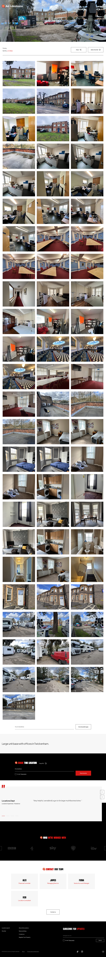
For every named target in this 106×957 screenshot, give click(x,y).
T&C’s (23, 951)
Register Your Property (63, 9)
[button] (3, 815)
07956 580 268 (81, 880)
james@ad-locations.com (53, 883)
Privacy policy (23, 774)
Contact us (77, 9)
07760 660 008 (53, 880)
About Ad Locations (34, 9)
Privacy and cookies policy (33, 951)
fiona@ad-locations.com (81, 883)
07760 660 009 (24, 880)
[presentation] (102, 797)
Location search (8, 9)
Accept (21, 774)
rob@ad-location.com (24, 900)
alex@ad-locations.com (24, 883)
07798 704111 (24, 897)
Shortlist (20, 9)
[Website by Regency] (103, 952)
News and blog (48, 9)
